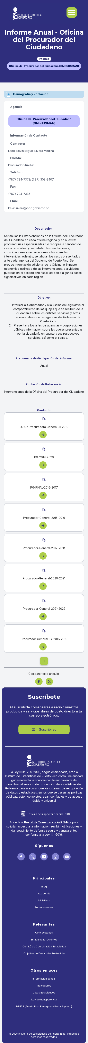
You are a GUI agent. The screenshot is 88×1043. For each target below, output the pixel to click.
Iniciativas (44, 900)
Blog (44, 886)
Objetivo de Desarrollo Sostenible (44, 953)
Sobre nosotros (44, 907)
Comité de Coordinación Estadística (44, 946)
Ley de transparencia (44, 999)
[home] (26, 13)
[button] (72, 12)
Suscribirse (44, 729)
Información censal (44, 978)
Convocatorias (44, 932)
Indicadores (44, 985)
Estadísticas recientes (44, 939)
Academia (44, 893)
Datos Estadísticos (44, 992)
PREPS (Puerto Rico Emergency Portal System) (44, 1006)
